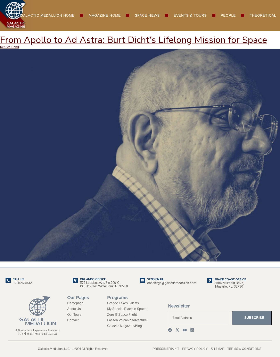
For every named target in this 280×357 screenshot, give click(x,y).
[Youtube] (185, 330)
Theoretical (263, 15)
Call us (18, 279)
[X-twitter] (177, 330)
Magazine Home (105, 15)
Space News (147, 15)
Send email (155, 279)
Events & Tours (190, 15)
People (228, 15)
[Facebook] (170, 330)
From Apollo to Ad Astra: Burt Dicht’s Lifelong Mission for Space (133, 40)
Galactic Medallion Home (47, 15)
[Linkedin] (192, 330)
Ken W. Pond (9, 47)
